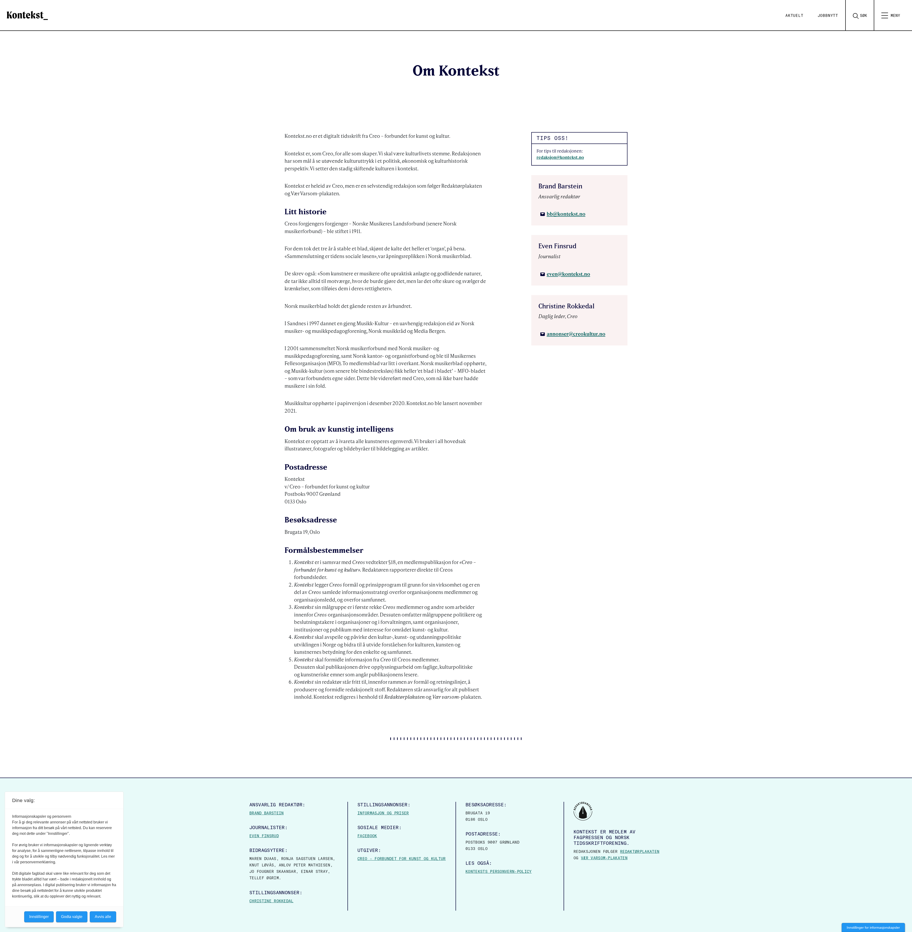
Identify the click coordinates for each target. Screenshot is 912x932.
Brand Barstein (266, 813)
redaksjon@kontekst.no (560, 157)
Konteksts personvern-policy (499, 871)
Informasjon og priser (383, 813)
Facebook (367, 835)
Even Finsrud (264, 835)
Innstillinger (39, 917)
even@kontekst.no (568, 273)
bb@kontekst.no (566, 213)
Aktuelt (794, 15)
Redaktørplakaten (639, 851)
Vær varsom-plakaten (604, 858)
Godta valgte (71, 917)
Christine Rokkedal (271, 901)
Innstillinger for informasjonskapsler (873, 927)
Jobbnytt (828, 15)
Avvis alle (103, 917)
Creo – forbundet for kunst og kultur (401, 858)
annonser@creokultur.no (576, 333)
